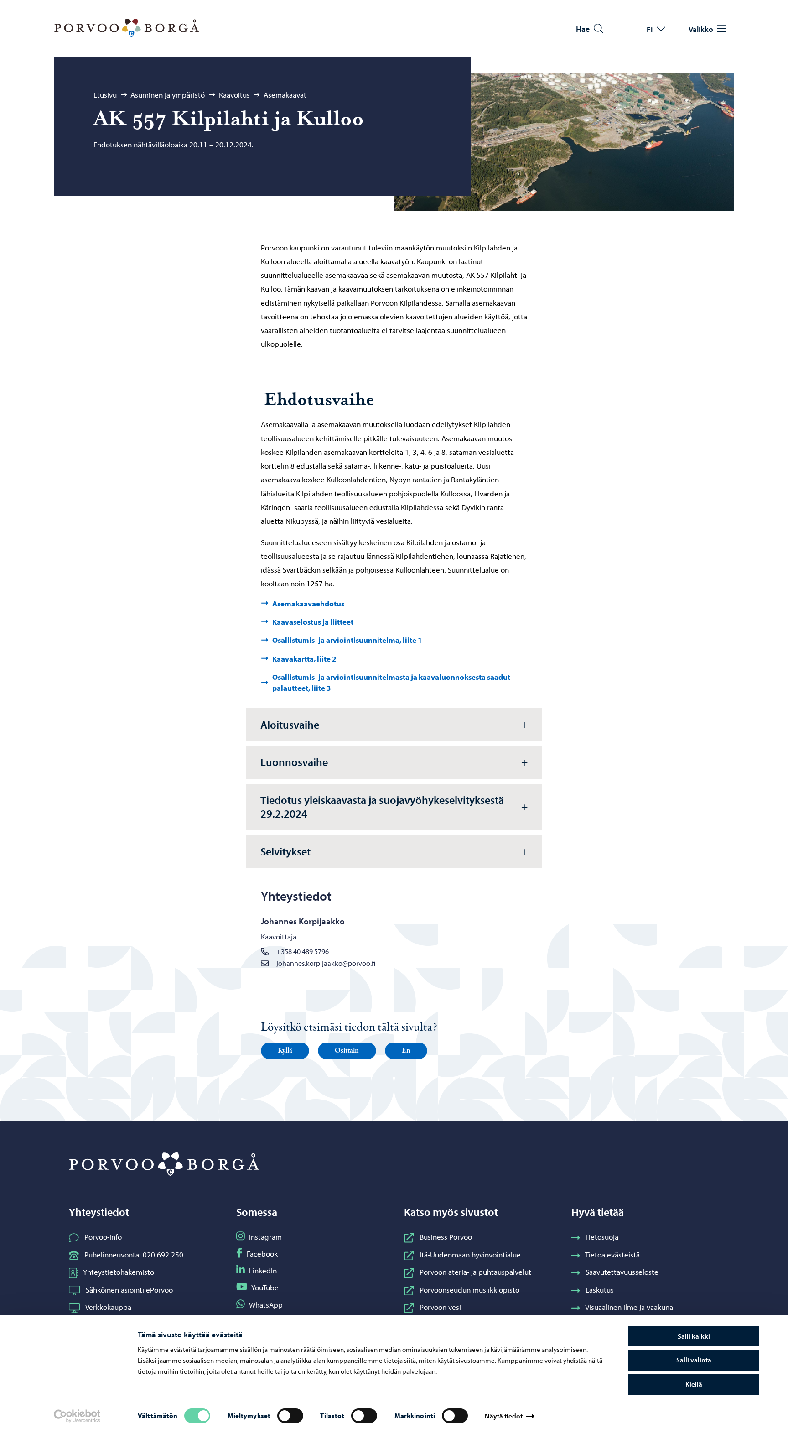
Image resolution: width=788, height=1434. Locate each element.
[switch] (290, 1415)
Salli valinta (693, 1360)
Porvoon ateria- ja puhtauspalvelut (475, 1272)
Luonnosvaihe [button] (294, 762)
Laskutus (600, 1289)
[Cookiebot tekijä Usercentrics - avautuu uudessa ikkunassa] (76, 1416)
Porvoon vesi (440, 1307)
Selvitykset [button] (285, 851)
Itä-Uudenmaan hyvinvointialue (470, 1254)
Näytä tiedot (503, 1416)
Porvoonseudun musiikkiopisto (469, 1289)
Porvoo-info (103, 1236)
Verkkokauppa (108, 1307)
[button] (285, 1051)
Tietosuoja (601, 1236)
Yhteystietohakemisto (118, 1272)
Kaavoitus (234, 94)
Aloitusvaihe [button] (289, 724)
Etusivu (105, 94)
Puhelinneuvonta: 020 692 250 (133, 1254)
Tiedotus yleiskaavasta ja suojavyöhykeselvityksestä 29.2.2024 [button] (382, 806)
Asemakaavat (285, 94)
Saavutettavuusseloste (622, 1272)
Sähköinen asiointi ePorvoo (129, 1289)
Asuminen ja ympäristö (167, 94)
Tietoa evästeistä (612, 1254)
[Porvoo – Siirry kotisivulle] (126, 28)
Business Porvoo (446, 1236)
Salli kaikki (694, 1336)
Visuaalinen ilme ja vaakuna (629, 1307)
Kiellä (693, 1384)
